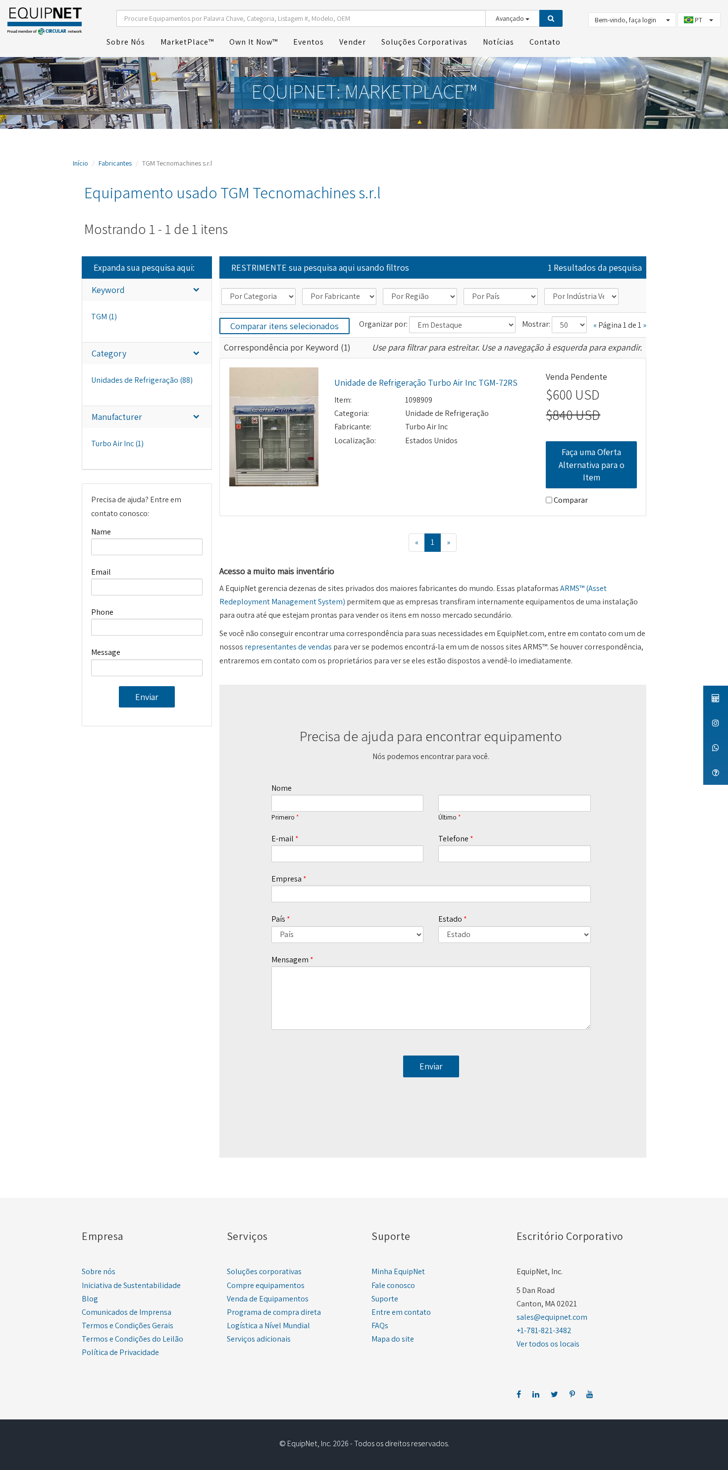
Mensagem (290, 959)
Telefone (453, 838)
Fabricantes (115, 163)
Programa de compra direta (274, 1312)
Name (101, 532)
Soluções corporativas (264, 1271)
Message (105, 652)
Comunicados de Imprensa (126, 1312)
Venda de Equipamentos (268, 1299)
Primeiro (283, 818)
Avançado (510, 18)
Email (101, 572)
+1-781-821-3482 (544, 1330)
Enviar (146, 697)
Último (447, 818)
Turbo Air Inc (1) (117, 443)
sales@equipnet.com (552, 1317)
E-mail (282, 838)
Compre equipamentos (266, 1285)
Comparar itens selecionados (284, 326)
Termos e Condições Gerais (127, 1325)
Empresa (286, 879)
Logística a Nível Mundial (268, 1325)
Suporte (384, 1299)
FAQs (379, 1325)
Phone (102, 612)
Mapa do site (392, 1339)
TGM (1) (104, 316)
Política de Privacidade (120, 1352)
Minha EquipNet (398, 1271)
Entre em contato (401, 1312)
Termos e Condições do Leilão (132, 1339)
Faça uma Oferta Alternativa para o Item (591, 464)
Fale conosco (393, 1285)
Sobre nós (98, 1271)
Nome (281, 788)
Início (80, 163)
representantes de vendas (288, 647)
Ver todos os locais (548, 1344)
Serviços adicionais (259, 1339)
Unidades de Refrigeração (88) (142, 380)
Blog (90, 1299)
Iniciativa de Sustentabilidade (131, 1285)
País (278, 919)
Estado (450, 919)
